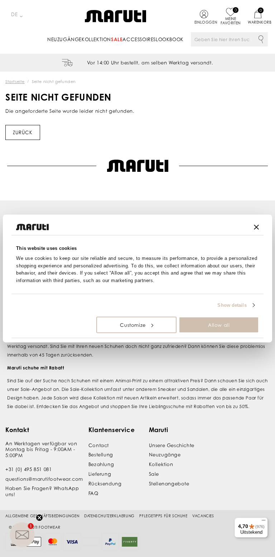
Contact (98, 445)
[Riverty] (130, 542)
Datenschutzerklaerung (109, 516)
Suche (261, 39)
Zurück (23, 132)
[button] (22, 535)
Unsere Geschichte (171, 445)
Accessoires (139, 39)
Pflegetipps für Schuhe (163, 516)
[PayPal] (110, 542)
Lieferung (99, 474)
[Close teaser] (39, 517)
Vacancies (203, 516)
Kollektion (96, 39)
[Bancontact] (91, 542)
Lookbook (170, 39)
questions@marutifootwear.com (44, 479)
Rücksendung (105, 483)
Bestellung (100, 454)
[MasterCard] (53, 542)
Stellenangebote (169, 483)
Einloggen (203, 22)
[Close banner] (256, 226)
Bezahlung (101, 464)
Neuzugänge (64, 39)
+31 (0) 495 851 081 (28, 469)
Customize (132, 325)
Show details (231, 305)
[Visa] (72, 542)
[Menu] (263, 522)
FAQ (93, 493)
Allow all (219, 325)
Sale (116, 39)
